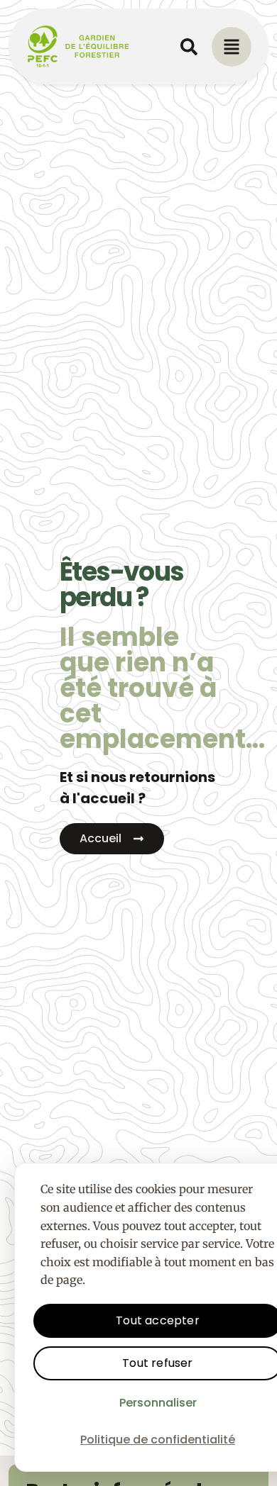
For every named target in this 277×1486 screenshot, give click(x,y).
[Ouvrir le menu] (231, 47)
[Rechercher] (188, 46)
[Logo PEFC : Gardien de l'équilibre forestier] (79, 46)
